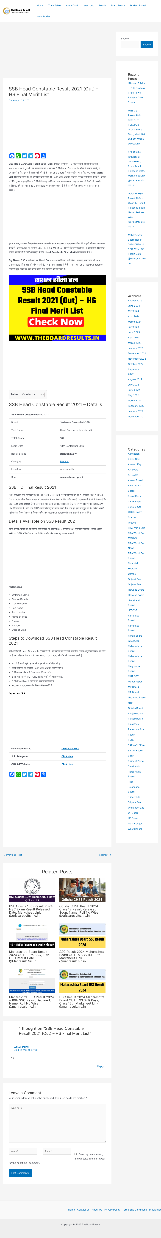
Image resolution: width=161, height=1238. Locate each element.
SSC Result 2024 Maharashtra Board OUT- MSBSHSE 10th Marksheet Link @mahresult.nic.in (81, 956)
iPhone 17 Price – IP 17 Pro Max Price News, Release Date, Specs (136, 93)
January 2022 (135, 411)
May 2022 (133, 395)
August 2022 (135, 379)
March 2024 (134, 321)
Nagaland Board (137, 697)
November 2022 (137, 358)
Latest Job (88, 5)
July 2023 (133, 327)
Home (40, 5)
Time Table (54, 5)
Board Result (118, 5)
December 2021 (137, 416)
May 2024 (133, 311)
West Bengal (135, 823)
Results (64, 461)
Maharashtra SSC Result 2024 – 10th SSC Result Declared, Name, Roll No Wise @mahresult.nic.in (31, 1001)
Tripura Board (135, 802)
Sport (131, 755)
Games (132, 573)
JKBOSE (132, 610)
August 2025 (135, 300)
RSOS (131, 739)
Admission (134, 453)
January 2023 (135, 348)
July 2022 (133, 384)
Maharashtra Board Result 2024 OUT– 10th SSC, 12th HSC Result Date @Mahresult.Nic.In (29, 956)
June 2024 (134, 305)
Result (102, 5)
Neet (130, 702)
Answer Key (134, 464)
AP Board (133, 469)
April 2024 (134, 316)
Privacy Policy (112, 1209)
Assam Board (135, 480)
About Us (97, 1209)
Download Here (70, 748)
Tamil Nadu (134, 766)
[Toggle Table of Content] (40, 394)
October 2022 (135, 364)
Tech (130, 781)
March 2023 (134, 342)
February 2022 (136, 405)
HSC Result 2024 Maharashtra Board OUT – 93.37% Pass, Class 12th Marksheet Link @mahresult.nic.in (81, 1001)
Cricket (132, 517)
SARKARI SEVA (136, 745)
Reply (100, 1066)
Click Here (67, 756)
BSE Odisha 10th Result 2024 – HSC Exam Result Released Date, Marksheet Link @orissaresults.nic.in (32, 911)
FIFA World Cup (136, 527)
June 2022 (134, 389)
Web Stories (43, 16)
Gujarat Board (135, 579)
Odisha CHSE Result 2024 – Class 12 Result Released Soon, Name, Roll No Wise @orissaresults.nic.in (80, 911)
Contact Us (83, 1209)
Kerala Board (135, 635)
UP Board (133, 812)
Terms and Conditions (134, 1209)
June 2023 (134, 332)
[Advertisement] (57, 55)
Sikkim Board (135, 750)
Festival (132, 522)
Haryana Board (136, 589)
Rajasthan (133, 723)
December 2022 (137, 353)
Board (131, 490)
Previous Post (12, 854)
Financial (133, 563)
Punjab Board (135, 713)
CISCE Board (135, 511)
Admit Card (71, 5)
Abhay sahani (21, 1047)
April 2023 (134, 337)
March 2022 (134, 400)
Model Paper (135, 681)
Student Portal (138, 5)
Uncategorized (136, 807)
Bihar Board (134, 485)
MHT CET (133, 676)
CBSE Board (135, 501)
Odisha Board (135, 708)
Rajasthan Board (137, 729)
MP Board (133, 686)
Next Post (104, 854)
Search (125, 38)
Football (132, 568)
